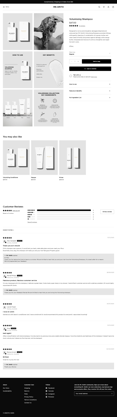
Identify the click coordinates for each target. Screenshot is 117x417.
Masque (33, 177)
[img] (7, 238)
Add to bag (96, 61)
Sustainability (7, 391)
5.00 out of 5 (16, 210)
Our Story (6, 388)
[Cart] (113, 7)
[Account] (108, 7)
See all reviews (32, 222)
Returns (26, 391)
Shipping (27, 388)
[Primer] (72, 157)
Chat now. (94, 76)
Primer (61, 177)
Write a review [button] (107, 211)
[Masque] (44, 157)
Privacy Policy (28, 397)
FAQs (26, 394)
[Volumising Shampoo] (17, 31)
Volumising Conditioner (10, 177)
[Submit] (111, 393)
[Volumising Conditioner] (16, 157)
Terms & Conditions (30, 399)
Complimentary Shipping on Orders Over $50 (58, 1)
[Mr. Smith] (58, 7)
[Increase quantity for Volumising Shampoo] (78, 61)
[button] (104, 7)
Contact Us (27, 402)
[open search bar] (99, 7)
